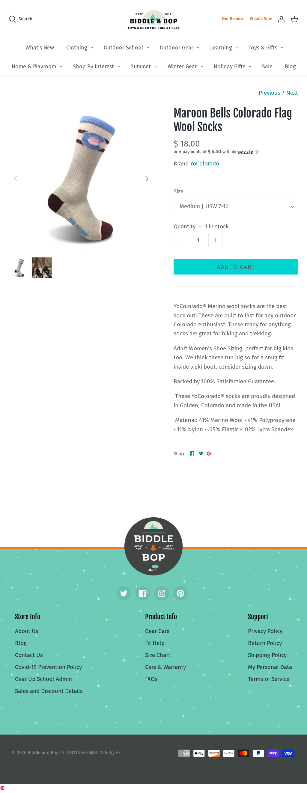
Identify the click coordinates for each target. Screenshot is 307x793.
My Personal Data (270, 667)
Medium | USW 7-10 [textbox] (204, 206)
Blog (290, 66)
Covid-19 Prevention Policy (48, 667)
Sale (267, 66)
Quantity (201, 226)
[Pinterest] (180, 593)
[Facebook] (143, 593)
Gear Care (157, 631)
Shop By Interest (93, 66)
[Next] (147, 178)
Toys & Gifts (263, 47)
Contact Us (29, 655)
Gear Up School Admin (43, 679)
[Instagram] (161, 593)
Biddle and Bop (153, 546)
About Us (26, 631)
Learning (221, 47)
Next (292, 92)
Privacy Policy (265, 631)
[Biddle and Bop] (153, 19)
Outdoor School (123, 47)
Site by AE (111, 752)
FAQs (151, 679)
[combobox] (236, 206)
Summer (141, 66)
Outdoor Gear (176, 47)
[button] (216, 152)
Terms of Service (268, 679)
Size (178, 191)
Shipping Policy (267, 655)
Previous (269, 92)
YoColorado (204, 163)
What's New (261, 18)
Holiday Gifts (229, 66)
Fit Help (155, 643)
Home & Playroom (34, 66)
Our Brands (233, 18)
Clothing (76, 47)
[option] (81, 178)
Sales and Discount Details (49, 691)
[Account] (281, 19)
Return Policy (265, 643)
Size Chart (157, 655)
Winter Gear (182, 66)
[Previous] (15, 178)
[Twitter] (124, 593)
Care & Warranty (165, 667)
